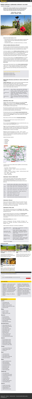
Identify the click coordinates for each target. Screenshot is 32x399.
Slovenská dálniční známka (6, 339)
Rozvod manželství (5, 368)
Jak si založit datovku (5, 373)
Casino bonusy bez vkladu (6, 386)
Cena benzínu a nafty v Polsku (7, 344)
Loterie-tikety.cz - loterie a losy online (23, 288)
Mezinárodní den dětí (5, 367)
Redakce (11, 241)
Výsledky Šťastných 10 (5, 387)
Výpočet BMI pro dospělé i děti (7, 356)
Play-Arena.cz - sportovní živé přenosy (23, 291)
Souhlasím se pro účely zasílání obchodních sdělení (11, 277)
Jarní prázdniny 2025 (5, 302)
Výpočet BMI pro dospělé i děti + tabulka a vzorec (8, 266)
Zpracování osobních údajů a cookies (22, 396)
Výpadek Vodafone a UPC (6, 349)
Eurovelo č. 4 (14, 126)
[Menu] (30, 1)
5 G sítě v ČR (4, 350)
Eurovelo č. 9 (13, 131)
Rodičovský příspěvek (5, 362)
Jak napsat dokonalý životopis (7, 375)
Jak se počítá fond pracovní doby (7, 336)
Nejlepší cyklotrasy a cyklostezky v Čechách (9, 74)
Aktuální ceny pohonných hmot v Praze (8, 306)
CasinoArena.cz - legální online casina (23, 285)
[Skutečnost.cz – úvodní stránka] (4, 1)
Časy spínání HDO (5, 320)
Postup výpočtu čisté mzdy (6, 328)
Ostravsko (12, 13)
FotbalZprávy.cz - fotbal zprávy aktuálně (9, 288)
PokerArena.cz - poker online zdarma (23, 290)
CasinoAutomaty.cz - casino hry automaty (24, 289)
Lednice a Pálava (13, 12)
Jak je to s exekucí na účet (6, 333)
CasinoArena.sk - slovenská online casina (24, 292)
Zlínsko (20, 13)
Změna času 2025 (5, 307)
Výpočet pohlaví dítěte (5, 369)
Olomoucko (16, 13)
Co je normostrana (5, 376)
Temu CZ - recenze (5, 310)
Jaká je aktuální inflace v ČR (6, 325)
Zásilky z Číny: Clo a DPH (6, 313)
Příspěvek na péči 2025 (6, 303)
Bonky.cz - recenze (5, 312)
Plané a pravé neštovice (6, 357)
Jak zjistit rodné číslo (5, 379)
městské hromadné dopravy (10, 179)
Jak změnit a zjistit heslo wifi (6, 380)
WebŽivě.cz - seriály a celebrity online (8, 285)
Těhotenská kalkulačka (6, 363)
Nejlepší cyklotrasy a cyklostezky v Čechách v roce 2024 (8, 252)
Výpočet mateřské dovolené (6, 361)
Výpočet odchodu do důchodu (7, 326)
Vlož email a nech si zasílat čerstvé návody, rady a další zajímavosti (8, 273)
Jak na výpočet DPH (5, 327)
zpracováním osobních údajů (8, 277)
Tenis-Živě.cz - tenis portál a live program (9, 290)
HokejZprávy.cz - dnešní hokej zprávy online (9, 289)
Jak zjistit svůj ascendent (6, 385)
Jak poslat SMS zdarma (6, 381)
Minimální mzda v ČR (5, 331)
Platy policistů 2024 (5, 332)
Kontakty (7, 396)
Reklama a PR (3, 396)
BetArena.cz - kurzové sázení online (8, 286)
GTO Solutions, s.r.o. (4, 397)
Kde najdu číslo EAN (5, 316)
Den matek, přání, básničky (6, 364)
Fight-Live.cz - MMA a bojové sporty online (9, 287)
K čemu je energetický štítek (6, 319)
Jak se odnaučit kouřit (5, 355)
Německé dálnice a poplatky (6, 343)
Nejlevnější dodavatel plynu (6, 321)
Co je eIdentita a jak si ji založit (7, 374)
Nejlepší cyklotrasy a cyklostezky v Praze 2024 (23, 252)
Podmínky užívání (12, 396)
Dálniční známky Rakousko (6, 342)
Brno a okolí (19, 12)
